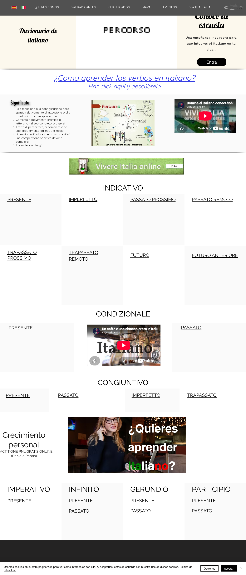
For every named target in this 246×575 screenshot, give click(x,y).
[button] (146, 7)
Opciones (209, 568)
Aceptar (229, 568)
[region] (126, 459)
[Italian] (24, 8)
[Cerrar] (241, 568)
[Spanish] (14, 8)
